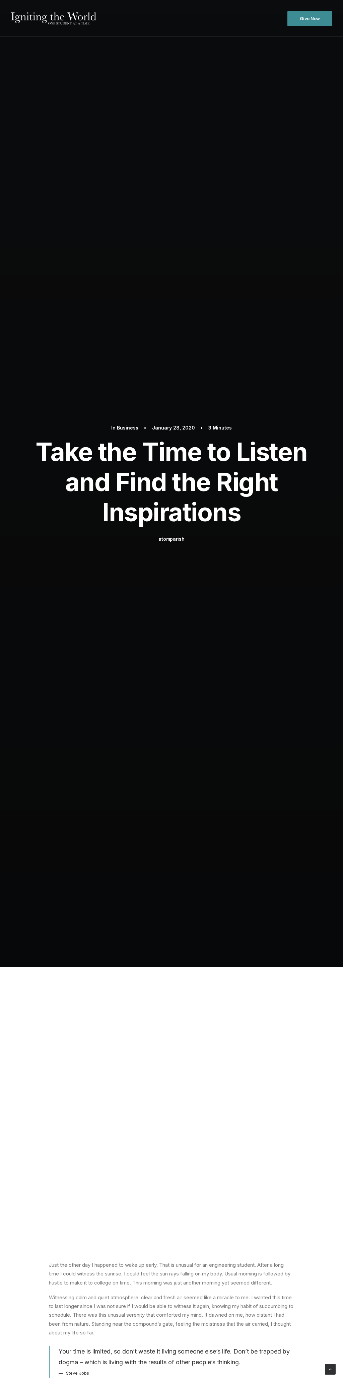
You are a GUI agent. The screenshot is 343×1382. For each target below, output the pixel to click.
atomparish (171, 539)
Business (127, 428)
